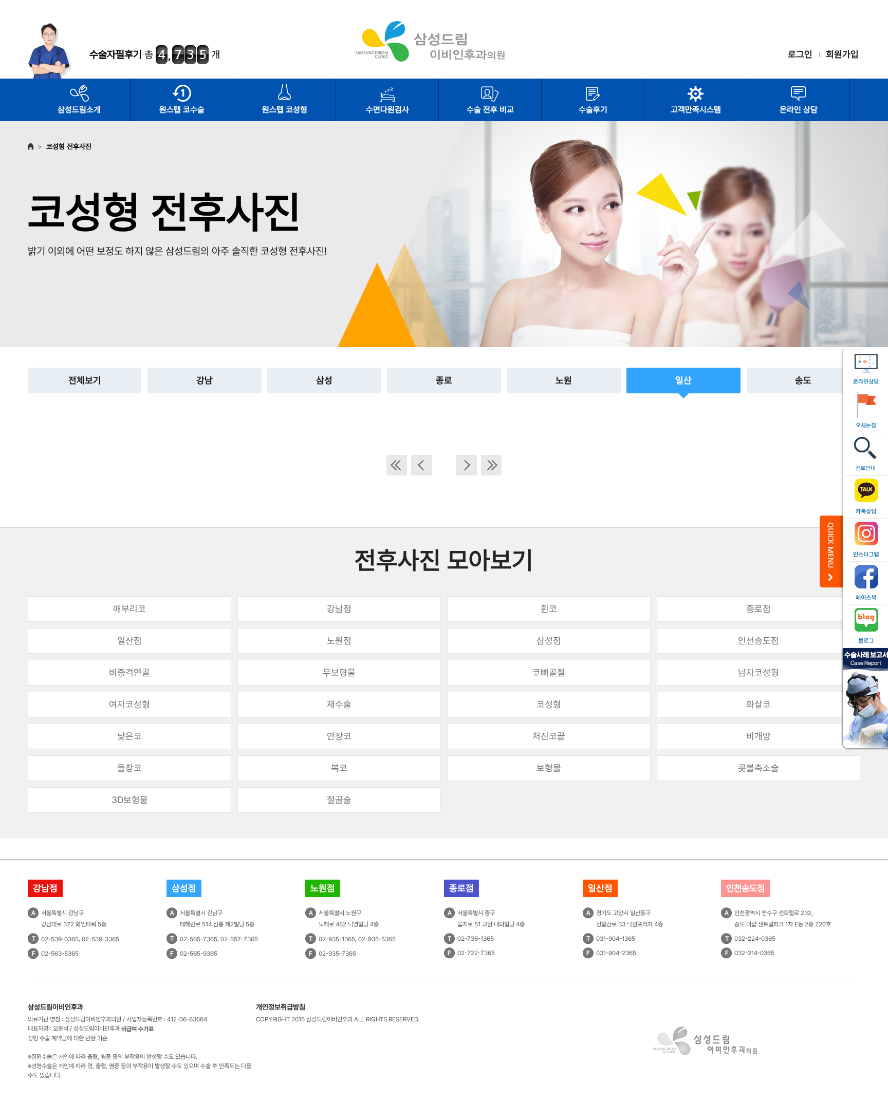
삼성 (324, 380)
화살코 (758, 704)
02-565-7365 (198, 939)
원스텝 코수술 (182, 110)
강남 (204, 380)
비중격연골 (129, 672)
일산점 (129, 640)
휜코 (549, 608)
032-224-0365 (754, 938)
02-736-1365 (475, 938)
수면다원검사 (387, 110)
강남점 (339, 608)
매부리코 (129, 608)
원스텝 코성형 (284, 110)
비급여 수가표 (137, 1029)
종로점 (758, 608)
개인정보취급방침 (280, 1007)
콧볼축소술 (758, 768)
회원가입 (842, 54)
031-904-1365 (615, 938)
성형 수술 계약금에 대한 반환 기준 (67, 1038)
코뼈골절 (548, 672)
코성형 (548, 704)
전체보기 (84, 380)
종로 (444, 380)
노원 (564, 380)
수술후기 (593, 110)
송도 (803, 380)
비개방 (758, 736)
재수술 (339, 704)
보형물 (548, 768)
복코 (339, 768)
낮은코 (129, 736)
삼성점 (548, 640)
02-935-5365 (377, 939)
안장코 (339, 736)
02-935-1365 (337, 939)
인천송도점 (758, 640)
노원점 (339, 640)
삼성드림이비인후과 (55, 1007)
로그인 (800, 54)
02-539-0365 (60, 939)
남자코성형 (758, 672)
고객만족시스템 (696, 110)
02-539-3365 (100, 939)
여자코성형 (129, 704)
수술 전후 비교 (490, 110)
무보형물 (339, 672)
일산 (683, 380)
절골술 (339, 799)
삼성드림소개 (79, 110)
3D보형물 (130, 799)
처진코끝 (548, 736)
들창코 (129, 768)
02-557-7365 (239, 939)
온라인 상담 (799, 110)
